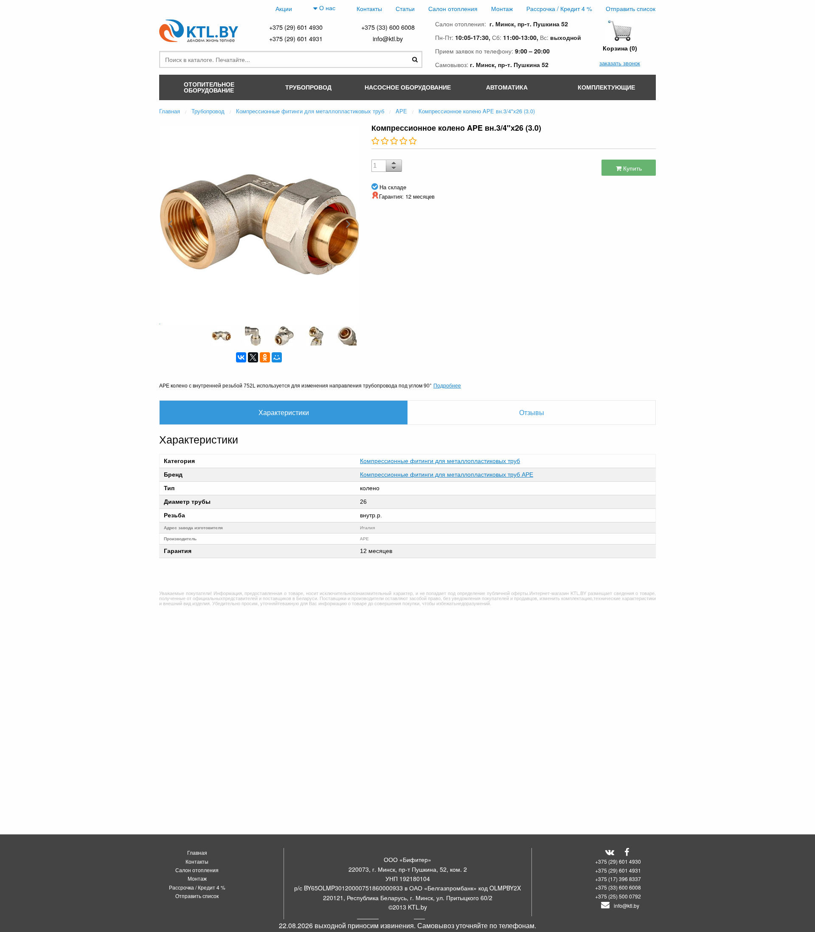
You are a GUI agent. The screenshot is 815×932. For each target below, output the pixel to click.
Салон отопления (453, 8)
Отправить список (630, 8)
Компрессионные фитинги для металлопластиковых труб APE (446, 474)
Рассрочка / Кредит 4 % (559, 8)
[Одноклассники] (265, 357)
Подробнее (447, 385)
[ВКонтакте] (241, 357)
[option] (259, 223)
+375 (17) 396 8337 (618, 878)
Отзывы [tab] (531, 412)
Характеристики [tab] (284, 412)
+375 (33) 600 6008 (388, 26)
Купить (631, 167)
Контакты (369, 8)
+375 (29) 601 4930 (296, 26)
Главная (197, 852)
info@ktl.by (388, 38)
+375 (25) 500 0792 (618, 896)
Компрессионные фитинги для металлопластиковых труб (440, 461)
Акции (283, 8)
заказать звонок (619, 63)
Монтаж (502, 8)
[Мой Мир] (277, 357)
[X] (253, 357)
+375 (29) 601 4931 (296, 38)
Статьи (405, 8)
